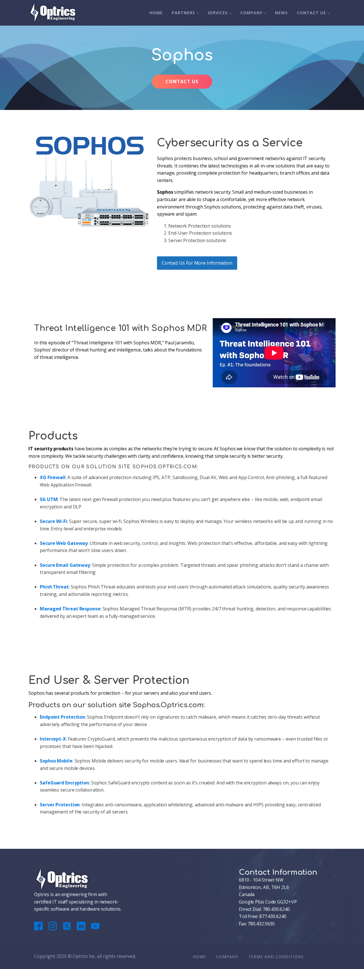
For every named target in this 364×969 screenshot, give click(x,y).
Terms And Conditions (276, 956)
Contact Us (311, 12)
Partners (183, 12)
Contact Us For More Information (197, 263)
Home (156, 12)
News (281, 12)
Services (218, 12)
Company (251, 12)
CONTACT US (182, 81)
